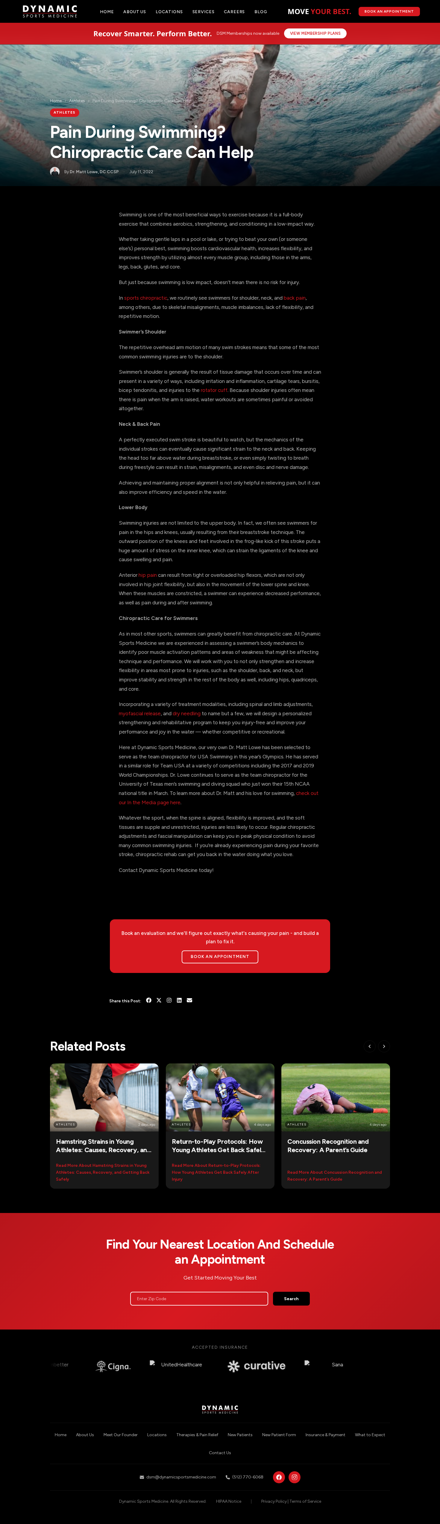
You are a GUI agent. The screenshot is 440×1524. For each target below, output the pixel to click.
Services (203, 11)
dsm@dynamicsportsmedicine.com (181, 1477)
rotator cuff (214, 390)
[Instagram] (169, 1001)
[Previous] (370, 1046)
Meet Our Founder (121, 1434)
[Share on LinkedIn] (179, 1001)
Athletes (77, 100)
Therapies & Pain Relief (197, 1434)
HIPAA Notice (228, 1501)
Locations (169, 11)
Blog (260, 11)
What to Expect (370, 1434)
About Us (85, 1434)
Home (107, 11)
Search (291, 1298)
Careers (234, 11)
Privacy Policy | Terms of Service (291, 1501)
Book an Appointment (220, 956)
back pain (295, 298)
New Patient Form (279, 1434)
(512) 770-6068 (247, 1477)
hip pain (148, 575)
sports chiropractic (145, 298)
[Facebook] (279, 1477)
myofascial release (140, 713)
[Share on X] (159, 1001)
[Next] (384, 1046)
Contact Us (220, 1452)
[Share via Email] (189, 1001)
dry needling (187, 713)
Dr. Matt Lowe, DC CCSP (94, 171)
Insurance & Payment (325, 1434)
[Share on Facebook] (148, 1001)
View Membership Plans (315, 33)
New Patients (240, 1434)
